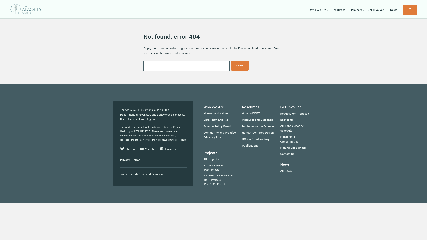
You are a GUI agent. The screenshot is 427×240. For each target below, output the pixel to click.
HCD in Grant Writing (255, 139)
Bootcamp (287, 120)
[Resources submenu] (347, 10)
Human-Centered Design (258, 132)
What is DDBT (251, 113)
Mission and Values (215, 113)
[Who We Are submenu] (327, 10)
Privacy (125, 160)
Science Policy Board (217, 126)
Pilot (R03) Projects (215, 184)
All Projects (211, 159)
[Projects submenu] (363, 10)
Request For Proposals (295, 114)
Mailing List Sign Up (293, 148)
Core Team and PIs (215, 120)
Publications (250, 146)
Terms (136, 160)
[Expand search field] (410, 10)
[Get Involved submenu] (386, 10)
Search (240, 65)
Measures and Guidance (257, 120)
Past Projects (211, 169)
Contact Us (287, 154)
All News (286, 171)
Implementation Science (258, 126)
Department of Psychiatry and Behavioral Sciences (151, 114)
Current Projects (213, 165)
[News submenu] (399, 10)
